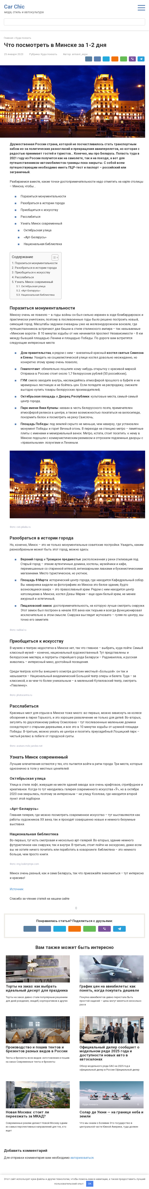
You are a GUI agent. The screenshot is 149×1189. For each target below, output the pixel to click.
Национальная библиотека (38, 294)
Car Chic (14, 6)
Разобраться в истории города (36, 268)
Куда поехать (49, 54)
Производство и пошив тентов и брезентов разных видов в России (37, 1049)
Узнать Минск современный (34, 282)
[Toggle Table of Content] (53, 257)
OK (89, 1183)
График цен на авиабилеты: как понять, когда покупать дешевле (109, 988)
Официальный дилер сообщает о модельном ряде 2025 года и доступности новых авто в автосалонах (109, 1053)
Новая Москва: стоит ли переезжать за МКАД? (27, 1114)
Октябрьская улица (33, 286)
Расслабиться (24, 277)
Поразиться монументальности (36, 263)
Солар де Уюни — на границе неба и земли (111, 1114)
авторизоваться (82, 1158)
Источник (16, 889)
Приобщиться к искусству (32, 272)
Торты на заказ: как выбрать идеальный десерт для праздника (37, 988)
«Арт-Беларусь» (30, 290)
